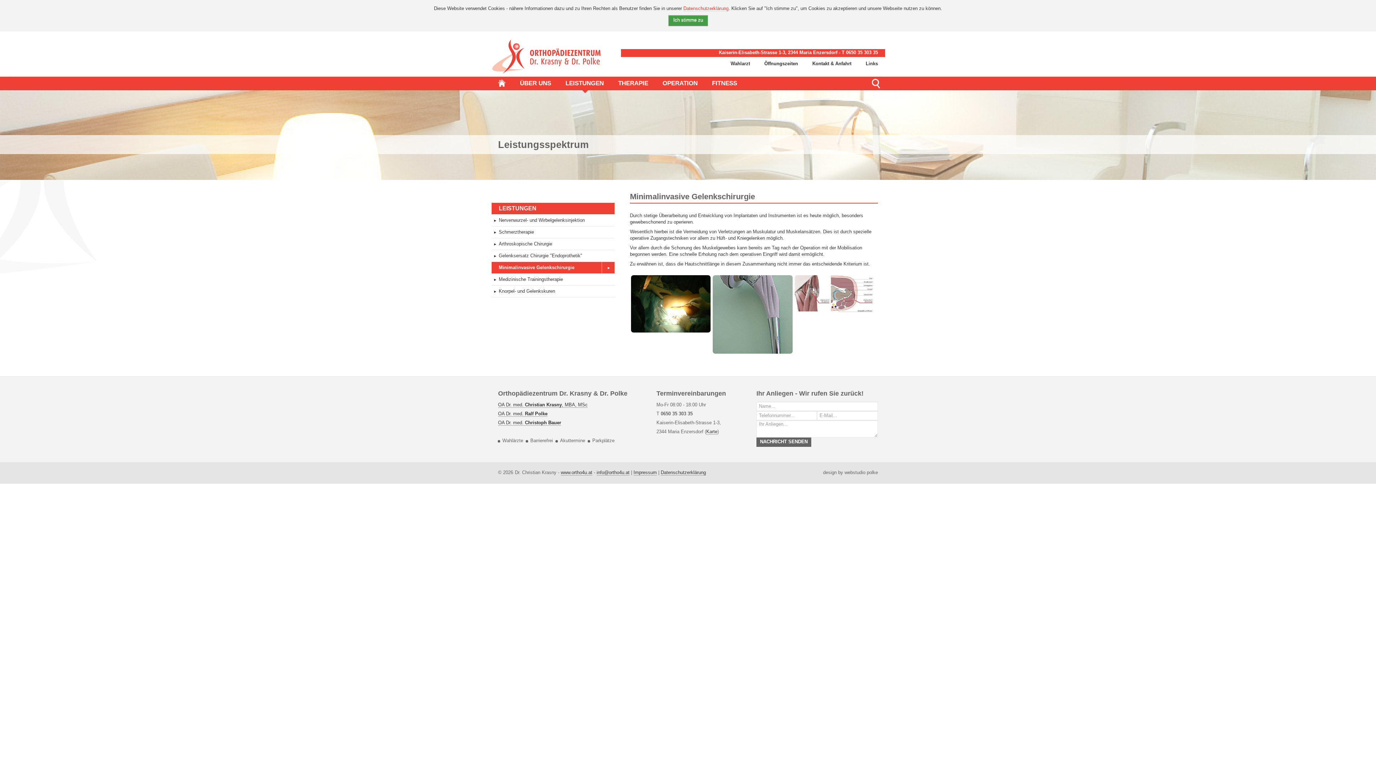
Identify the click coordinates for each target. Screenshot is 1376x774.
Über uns (535, 83)
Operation (680, 83)
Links (872, 63)
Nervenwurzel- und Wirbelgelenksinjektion (542, 220)
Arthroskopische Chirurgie (525, 244)
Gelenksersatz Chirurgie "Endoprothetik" (540, 255)
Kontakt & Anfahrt (831, 63)
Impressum (645, 472)
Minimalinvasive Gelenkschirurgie (536, 267)
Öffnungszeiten (781, 63)
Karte (711, 431)
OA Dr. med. (523, 413)
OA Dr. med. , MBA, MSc (543, 404)
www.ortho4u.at (576, 472)
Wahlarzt (740, 63)
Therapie (633, 83)
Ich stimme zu (688, 20)
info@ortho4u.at (613, 472)
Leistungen (584, 83)
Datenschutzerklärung (683, 472)
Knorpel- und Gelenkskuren (527, 291)
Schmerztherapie (516, 232)
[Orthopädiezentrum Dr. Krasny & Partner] (671, 304)
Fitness (724, 83)
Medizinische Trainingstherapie (531, 279)
